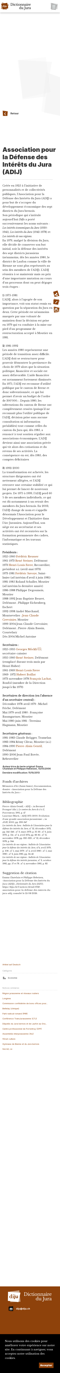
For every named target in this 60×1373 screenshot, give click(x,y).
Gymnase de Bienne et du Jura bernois (20, 1044)
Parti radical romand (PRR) (15, 1014)
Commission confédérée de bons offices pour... (25, 1003)
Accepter (46, 1365)
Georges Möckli (26, 649)
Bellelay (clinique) (10, 1008)
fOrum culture (8, 1039)
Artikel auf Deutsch (11, 964)
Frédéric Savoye (26, 573)
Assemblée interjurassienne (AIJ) (18, 1034)
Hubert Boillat (26, 674)
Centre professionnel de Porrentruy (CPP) (22, 1029)
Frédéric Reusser (27, 556)
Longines (6, 998)
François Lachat (40, 678)
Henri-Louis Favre (21, 565)
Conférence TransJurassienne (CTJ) (19, 1018)
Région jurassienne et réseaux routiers (20, 993)
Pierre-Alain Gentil (29, 746)
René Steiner (24, 560)
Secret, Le (7, 1049)
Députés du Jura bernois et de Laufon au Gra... (24, 1024)
